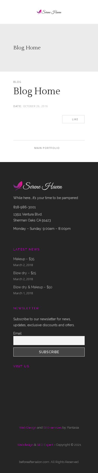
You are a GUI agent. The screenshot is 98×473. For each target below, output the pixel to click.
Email (17, 333)
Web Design (27, 427)
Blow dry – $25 (24, 273)
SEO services (52, 427)
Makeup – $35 (23, 259)
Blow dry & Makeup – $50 (32, 287)
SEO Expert (45, 445)
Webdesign (25, 445)
